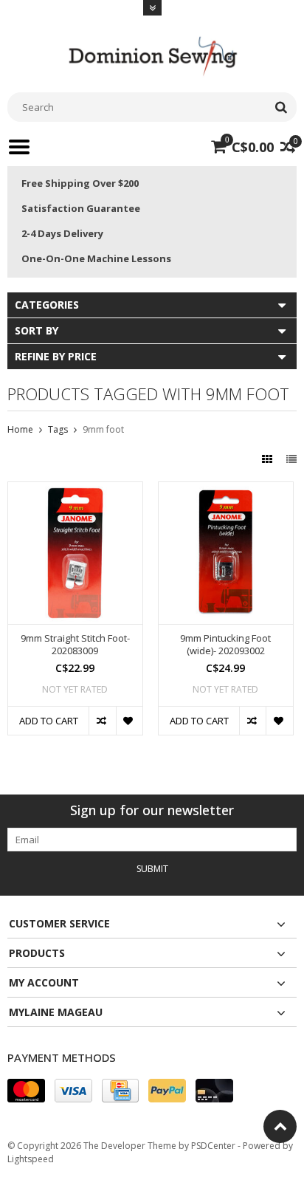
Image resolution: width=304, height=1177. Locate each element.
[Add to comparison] (102, 721)
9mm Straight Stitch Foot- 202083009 (75, 644)
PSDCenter (213, 1145)
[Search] (281, 107)
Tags (58, 429)
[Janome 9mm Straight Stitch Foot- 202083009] (75, 490)
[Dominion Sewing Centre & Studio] (152, 54)
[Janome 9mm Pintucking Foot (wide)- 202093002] (226, 490)
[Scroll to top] (280, 1126)
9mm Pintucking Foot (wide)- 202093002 (225, 644)
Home (20, 429)
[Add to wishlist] (129, 721)
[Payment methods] (26, 1090)
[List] (291, 459)
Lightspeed (30, 1159)
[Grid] (268, 459)
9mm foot (103, 429)
